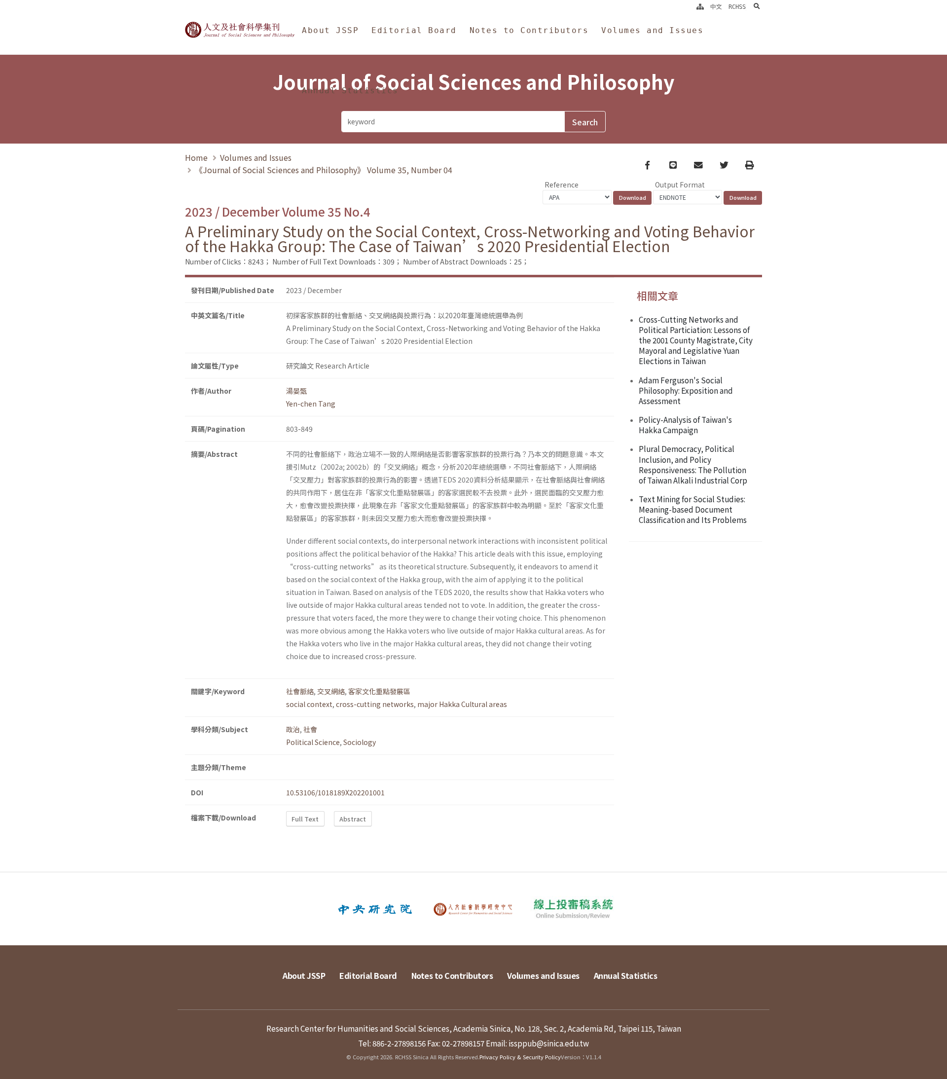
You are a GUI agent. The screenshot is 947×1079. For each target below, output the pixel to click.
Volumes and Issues (652, 30)
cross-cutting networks (375, 704)
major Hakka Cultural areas (462, 704)
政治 (293, 729)
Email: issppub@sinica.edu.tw (537, 1043)
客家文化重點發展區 (379, 691)
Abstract (352, 818)
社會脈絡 (300, 691)
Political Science (313, 742)
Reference (562, 184)
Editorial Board (414, 30)
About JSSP (330, 30)
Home (196, 157)
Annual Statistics (350, 90)
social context (309, 704)
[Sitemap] (700, 6)
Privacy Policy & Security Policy (520, 1057)
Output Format (680, 184)
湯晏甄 (296, 391)
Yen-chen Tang (310, 404)
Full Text (305, 818)
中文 (716, 6)
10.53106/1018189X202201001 (335, 792)
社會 (310, 729)
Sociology (359, 742)
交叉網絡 (331, 691)
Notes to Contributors (529, 30)
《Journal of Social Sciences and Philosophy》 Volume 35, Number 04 (323, 170)
